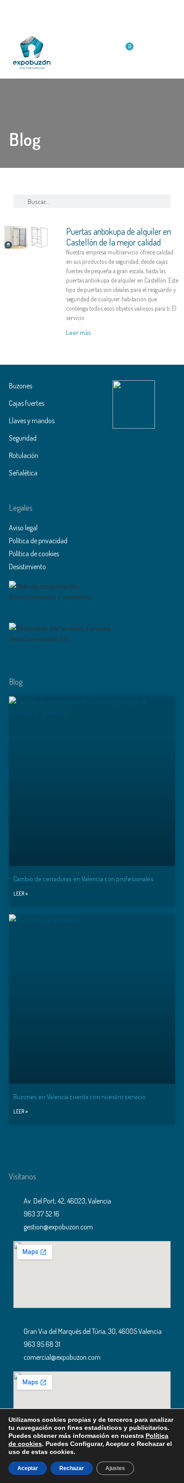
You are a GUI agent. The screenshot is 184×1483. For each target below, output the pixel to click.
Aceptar (27, 1468)
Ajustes (115, 1468)
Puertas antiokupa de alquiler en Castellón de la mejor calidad (118, 236)
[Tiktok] (122, 13)
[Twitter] (82, 13)
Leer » (20, 893)
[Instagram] (102, 13)
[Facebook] (62, 13)
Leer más (78, 332)
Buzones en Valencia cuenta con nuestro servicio (79, 1096)
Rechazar (71, 1468)
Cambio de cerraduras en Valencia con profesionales (83, 879)
